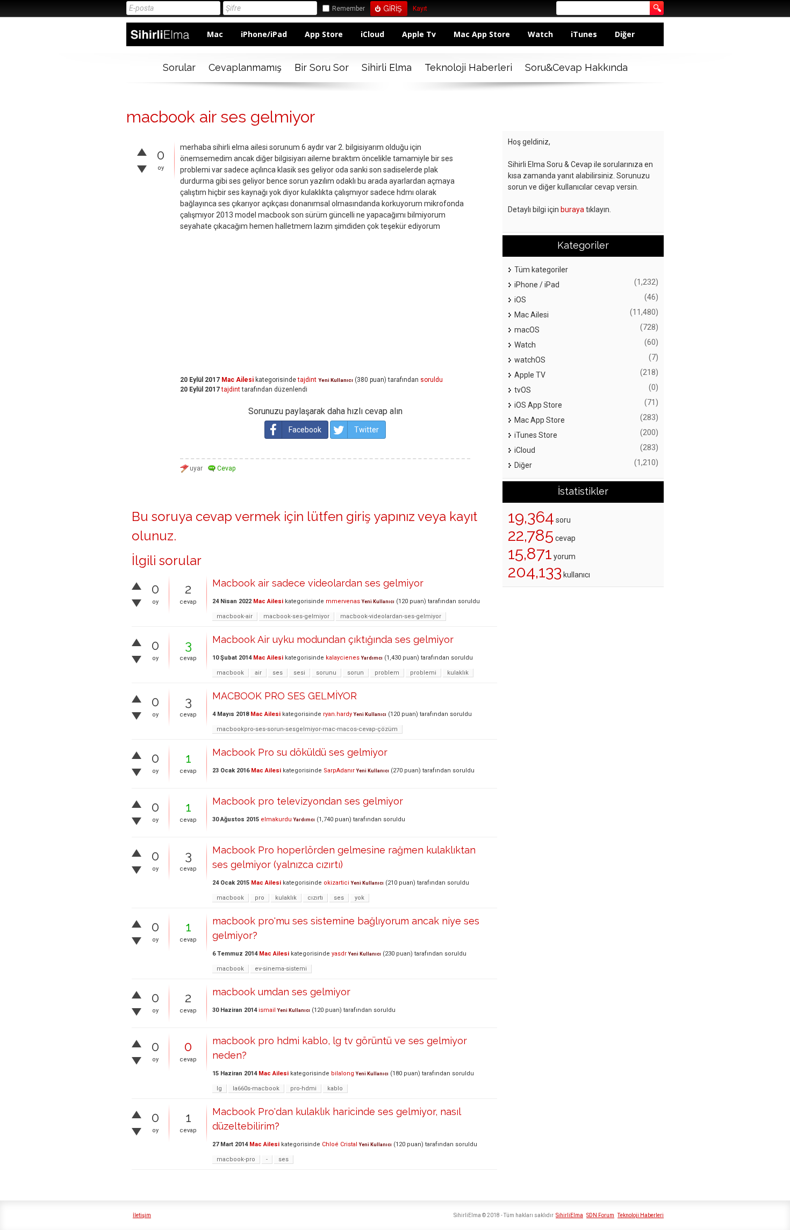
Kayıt (420, 8)
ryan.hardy (337, 714)
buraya (572, 209)
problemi (423, 672)
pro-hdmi (303, 1088)
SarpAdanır (339, 770)
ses (277, 672)
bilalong (342, 1073)
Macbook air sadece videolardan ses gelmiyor (317, 583)
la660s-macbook (256, 1088)
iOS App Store (538, 405)
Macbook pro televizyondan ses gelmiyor (307, 801)
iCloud (372, 34)
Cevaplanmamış (245, 67)
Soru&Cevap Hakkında (576, 67)
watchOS (529, 360)
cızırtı (315, 897)
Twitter (366, 429)
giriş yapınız (380, 516)
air (258, 672)
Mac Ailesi (237, 380)
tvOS (522, 390)
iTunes (584, 34)
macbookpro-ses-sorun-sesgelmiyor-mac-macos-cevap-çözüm (307, 729)
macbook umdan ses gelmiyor (281, 991)
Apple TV (529, 375)
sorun (355, 672)
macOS (527, 329)
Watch (540, 34)
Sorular (179, 67)
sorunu (326, 672)
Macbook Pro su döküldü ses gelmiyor (299, 752)
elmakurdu (276, 819)
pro (259, 897)
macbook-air (235, 616)
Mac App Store (482, 34)
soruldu (431, 380)
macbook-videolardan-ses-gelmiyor (390, 616)
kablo (335, 1088)
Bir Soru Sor (322, 67)
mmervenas (343, 601)
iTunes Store (535, 435)
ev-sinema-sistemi (281, 968)
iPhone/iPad (264, 34)
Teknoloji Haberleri (468, 67)
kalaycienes (343, 657)
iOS (520, 299)
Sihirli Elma (387, 67)
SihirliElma (569, 1215)
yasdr (339, 953)
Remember (348, 8)
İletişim (142, 1215)
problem (387, 672)
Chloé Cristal (339, 1144)
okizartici (336, 882)
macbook (230, 672)
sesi (299, 672)
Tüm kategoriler (541, 269)
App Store (324, 34)
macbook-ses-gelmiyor (296, 616)
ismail (267, 1010)
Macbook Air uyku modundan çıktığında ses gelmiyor (333, 639)
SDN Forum (600, 1215)
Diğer (625, 34)
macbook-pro (236, 1159)
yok (359, 897)
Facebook (305, 429)
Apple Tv (419, 34)
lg (219, 1088)
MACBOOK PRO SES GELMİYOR (284, 695)
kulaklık (458, 672)
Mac (215, 34)
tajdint (307, 380)
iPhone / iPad (536, 284)
